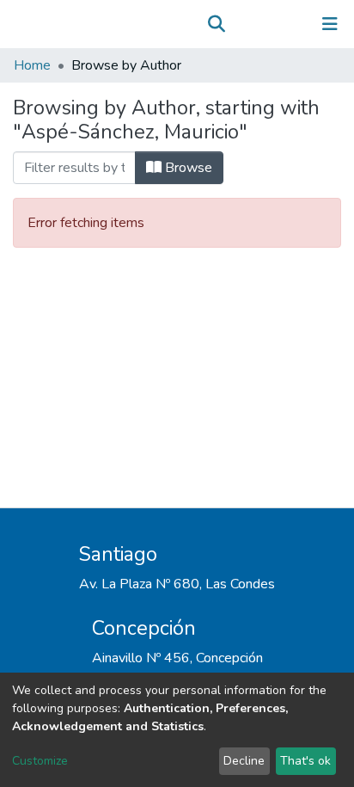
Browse (187, 167)
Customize (40, 761)
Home (32, 65)
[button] (241, 24)
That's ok (305, 761)
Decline (244, 761)
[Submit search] (216, 24)
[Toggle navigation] (330, 24)
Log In (276, 24)
